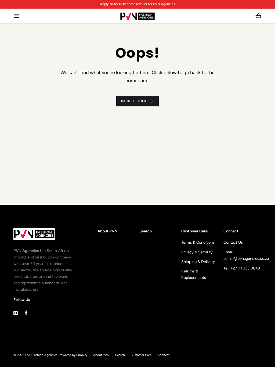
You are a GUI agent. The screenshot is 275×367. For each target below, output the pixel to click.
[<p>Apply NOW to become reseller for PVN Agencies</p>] (137, 4)
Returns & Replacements (193, 274)
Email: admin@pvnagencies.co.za (242, 255)
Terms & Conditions (198, 242)
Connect (163, 355)
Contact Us (233, 242)
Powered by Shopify (73, 355)
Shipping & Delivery (198, 261)
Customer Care (141, 355)
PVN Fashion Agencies (41, 355)
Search (145, 231)
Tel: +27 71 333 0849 (241, 268)
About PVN (107, 231)
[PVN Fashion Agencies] (137, 16)
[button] (16, 16)
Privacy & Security (197, 252)
